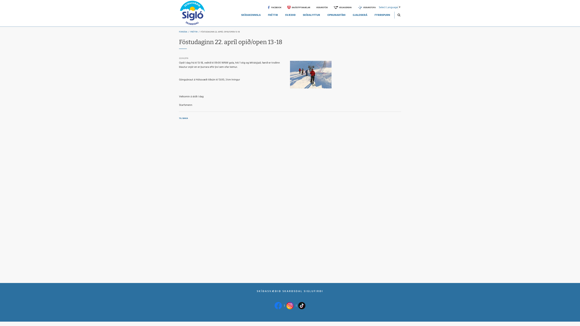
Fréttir (194, 32)
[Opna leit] (398, 15)
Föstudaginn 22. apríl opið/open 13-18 (220, 32)
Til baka (183, 118)
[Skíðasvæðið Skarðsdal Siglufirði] (192, 13)
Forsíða (183, 32)
